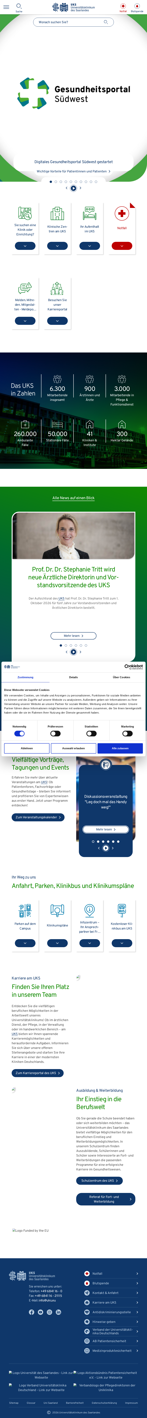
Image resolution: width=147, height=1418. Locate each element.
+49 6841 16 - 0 (51, 1291)
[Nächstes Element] (80, 188)
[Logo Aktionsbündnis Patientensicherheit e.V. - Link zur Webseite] (106, 1376)
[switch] (55, 733)
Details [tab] (73, 677)
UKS (44, 782)
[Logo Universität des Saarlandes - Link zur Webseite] (41, 1376)
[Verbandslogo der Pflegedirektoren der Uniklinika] (106, 1388)
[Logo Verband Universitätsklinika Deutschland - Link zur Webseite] (41, 1388)
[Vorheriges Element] (67, 188)
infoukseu (47, 1301)
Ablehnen (27, 748)
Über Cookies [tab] (121, 677)
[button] (51, 182)
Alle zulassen (120, 748)
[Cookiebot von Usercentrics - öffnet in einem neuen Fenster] (127, 667)
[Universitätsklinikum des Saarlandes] (73, 7)
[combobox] (73, 22)
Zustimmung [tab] (26, 677)
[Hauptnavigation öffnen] (6, 7)
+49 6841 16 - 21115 (48, 1296)
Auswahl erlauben (73, 748)
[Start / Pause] (73, 188)
